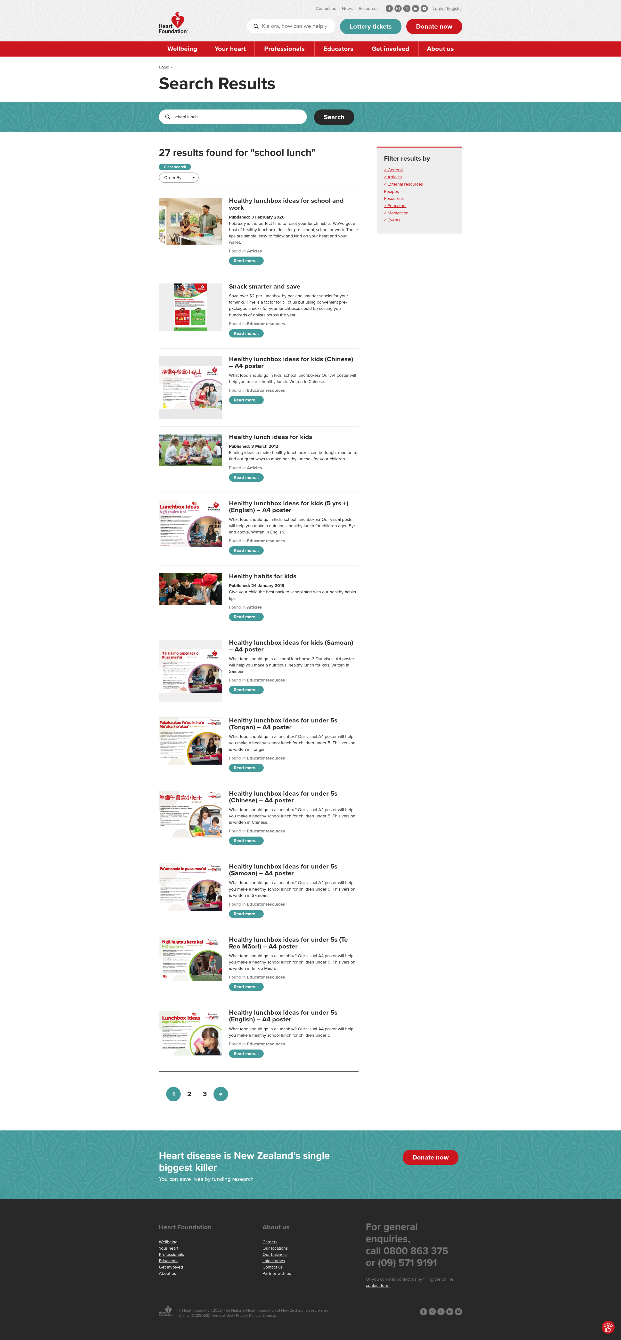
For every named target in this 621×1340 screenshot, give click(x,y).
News (347, 8)
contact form (378, 1285)
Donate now (434, 27)
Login (438, 8)
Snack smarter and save (264, 286)
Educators (338, 49)
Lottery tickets (371, 27)
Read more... (246, 260)
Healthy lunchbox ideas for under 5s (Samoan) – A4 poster (283, 869)
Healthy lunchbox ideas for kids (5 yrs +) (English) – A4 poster (288, 506)
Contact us (326, 8)
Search (334, 117)
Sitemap (269, 1315)
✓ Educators (395, 205)
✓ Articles (393, 177)
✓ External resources (403, 184)
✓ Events (392, 220)
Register (454, 8)
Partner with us (276, 1273)
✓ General (393, 169)
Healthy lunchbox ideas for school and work (286, 204)
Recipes (391, 191)
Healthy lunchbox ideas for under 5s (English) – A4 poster (283, 1016)
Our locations (275, 1248)
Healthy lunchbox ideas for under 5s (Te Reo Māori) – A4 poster (288, 943)
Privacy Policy (247, 1315)
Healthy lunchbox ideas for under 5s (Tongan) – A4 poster (283, 723)
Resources (368, 8)
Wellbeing (182, 49)
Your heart (230, 49)
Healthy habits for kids (262, 576)
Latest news (273, 1260)
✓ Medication (396, 213)
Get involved (390, 49)
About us (440, 49)
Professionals (284, 49)
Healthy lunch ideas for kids (270, 437)
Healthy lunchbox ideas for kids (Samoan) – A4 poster (291, 646)
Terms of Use (222, 1315)
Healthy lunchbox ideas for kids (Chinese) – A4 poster (291, 362)
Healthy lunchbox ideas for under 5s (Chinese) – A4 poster (283, 797)
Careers (269, 1242)
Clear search (175, 167)
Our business (274, 1254)
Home (164, 67)
